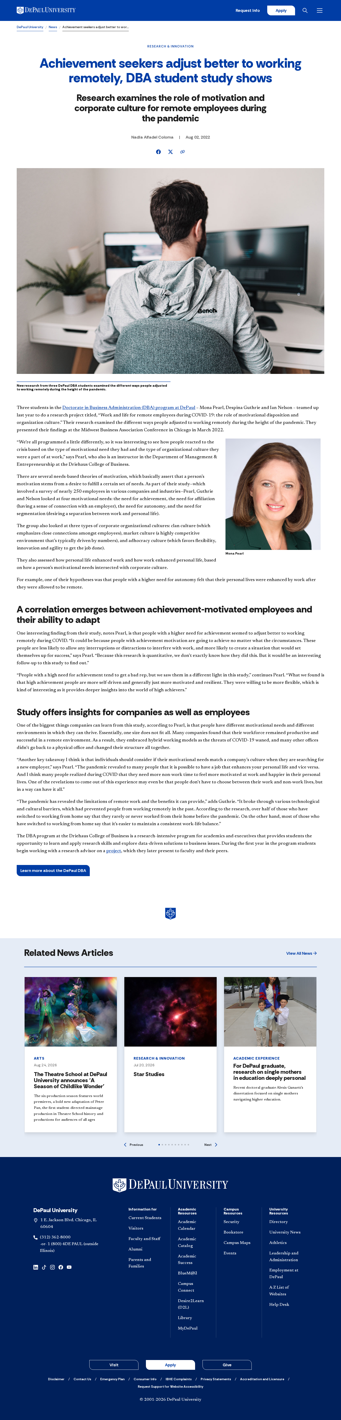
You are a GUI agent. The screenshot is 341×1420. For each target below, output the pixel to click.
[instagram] (52, 1266)
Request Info (248, 10)
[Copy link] (182, 152)
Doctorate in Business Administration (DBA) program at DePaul (128, 408)
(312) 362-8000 (55, 1237)
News (53, 27)
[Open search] (305, 10)
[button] (301, 953)
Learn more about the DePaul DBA (53, 870)
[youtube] (69, 1266)
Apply (281, 10)
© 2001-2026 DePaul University (170, 1400)
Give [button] (227, 1365)
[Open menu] (320, 10)
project (113, 851)
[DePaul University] (53, 10)
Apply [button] (170, 1365)
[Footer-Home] (170, 1185)
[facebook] (60, 1266)
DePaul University (30, 27)
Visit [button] (114, 1365)
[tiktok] (44, 1266)
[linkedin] (35, 1266)
